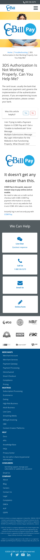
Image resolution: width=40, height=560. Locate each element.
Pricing (6, 384)
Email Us (6, 473)
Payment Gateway (10, 364)
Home (9, 52)
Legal (5, 496)
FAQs (5, 449)
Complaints (7, 500)
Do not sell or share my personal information (16, 458)
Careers (6, 488)
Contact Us (7, 492)
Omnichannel (8, 372)
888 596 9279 (30, 2)
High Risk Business (10, 403)
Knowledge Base (9, 444)
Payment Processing (11, 368)
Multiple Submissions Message (18, 134)
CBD (4, 424)
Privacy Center (9, 453)
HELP (4, 432)
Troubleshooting (21, 52)
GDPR (5, 512)
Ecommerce (8, 395)
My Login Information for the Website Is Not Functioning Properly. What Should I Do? (17, 140)
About (5, 480)
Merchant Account (10, 355)
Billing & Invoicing (10, 420)
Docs (5, 436)
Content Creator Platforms (13, 428)
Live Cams (7, 412)
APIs (4, 440)
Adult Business (9, 407)
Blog (5, 484)
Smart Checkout (9, 376)
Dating (5, 399)
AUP (4, 508)
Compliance (7, 380)
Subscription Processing (13, 391)
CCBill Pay (8, 214)
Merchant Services (10, 359)
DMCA (5, 504)
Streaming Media (10, 416)
